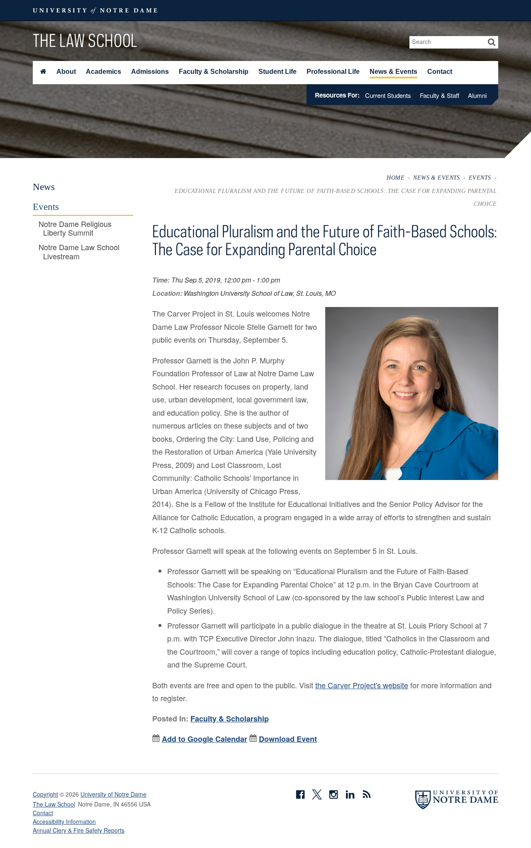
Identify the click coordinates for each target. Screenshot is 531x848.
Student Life (277, 71)
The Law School (85, 40)
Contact (439, 71)
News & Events (393, 71)
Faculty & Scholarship (213, 71)
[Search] (491, 42)
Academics (103, 71)
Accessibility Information (64, 821)
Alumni (477, 95)
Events (480, 177)
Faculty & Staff (439, 95)
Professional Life (333, 71)
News (44, 186)
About (66, 71)
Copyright (45, 794)
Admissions (150, 71)
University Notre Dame (95, 10)
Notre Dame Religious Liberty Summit (75, 228)
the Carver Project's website (361, 685)
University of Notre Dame (113, 794)
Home (395, 177)
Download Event (288, 738)
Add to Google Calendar (204, 738)
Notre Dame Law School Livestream (79, 252)
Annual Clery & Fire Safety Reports (78, 830)
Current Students (388, 95)
